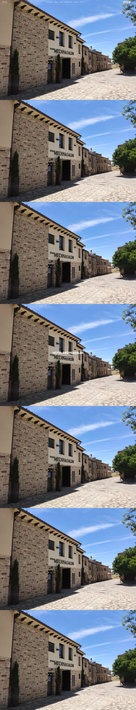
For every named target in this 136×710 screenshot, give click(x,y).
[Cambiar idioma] (134, 2)
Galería (61, 2)
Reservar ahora (127, 2)
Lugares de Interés (68, 2)
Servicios (56, 2)
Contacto (81, 2)
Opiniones (76, 2)
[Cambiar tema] (132, 2)
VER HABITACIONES (68, 357)
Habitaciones (50, 2)
